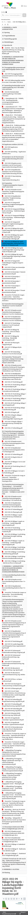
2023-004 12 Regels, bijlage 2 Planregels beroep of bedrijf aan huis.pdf (12, 423)
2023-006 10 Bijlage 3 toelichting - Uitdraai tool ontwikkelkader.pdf (13, 548)
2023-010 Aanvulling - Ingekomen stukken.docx (14, 152)
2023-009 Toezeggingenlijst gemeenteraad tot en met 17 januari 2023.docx (13, 75)
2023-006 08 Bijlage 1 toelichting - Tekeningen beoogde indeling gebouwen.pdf (13, 536)
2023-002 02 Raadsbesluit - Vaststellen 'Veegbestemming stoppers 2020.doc (12, 198)
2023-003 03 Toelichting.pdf (13, 641)
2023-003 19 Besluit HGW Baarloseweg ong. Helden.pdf (11, 714)
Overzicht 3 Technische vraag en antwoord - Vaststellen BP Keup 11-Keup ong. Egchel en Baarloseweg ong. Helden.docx (13, 804)
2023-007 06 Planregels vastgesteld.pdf (10, 343)
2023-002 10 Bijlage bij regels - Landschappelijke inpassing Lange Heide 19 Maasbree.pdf (13, 249)
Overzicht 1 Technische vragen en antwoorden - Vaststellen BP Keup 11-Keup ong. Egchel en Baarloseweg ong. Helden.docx (14, 736)
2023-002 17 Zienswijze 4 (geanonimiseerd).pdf (11, 286)
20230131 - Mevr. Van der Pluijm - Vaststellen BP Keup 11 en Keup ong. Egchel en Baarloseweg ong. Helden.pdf (13, 50)
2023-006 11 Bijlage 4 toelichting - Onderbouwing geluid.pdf (14, 552)
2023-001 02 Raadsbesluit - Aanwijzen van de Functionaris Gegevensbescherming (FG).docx (12, 171)
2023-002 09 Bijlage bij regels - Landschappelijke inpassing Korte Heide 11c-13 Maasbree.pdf (13, 243)
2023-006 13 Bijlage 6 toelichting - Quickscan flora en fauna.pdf (13, 562)
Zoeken (3, 12)
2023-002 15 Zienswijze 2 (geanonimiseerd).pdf (11, 277)
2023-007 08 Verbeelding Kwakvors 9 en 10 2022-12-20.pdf (12, 352)
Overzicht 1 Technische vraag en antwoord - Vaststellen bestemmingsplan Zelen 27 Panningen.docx (13, 478)
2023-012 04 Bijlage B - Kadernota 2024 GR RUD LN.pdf (14, 850)
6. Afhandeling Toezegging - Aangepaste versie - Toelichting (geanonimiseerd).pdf (12, 788)
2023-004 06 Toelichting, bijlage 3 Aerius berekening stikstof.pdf (14, 395)
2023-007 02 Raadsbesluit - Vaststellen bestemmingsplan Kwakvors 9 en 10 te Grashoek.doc (12, 318)
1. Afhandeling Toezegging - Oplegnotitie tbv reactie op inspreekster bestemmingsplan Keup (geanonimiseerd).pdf (14, 753)
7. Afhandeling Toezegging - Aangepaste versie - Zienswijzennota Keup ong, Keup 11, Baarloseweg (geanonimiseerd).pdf (13, 795)
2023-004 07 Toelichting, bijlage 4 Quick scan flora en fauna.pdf (14, 399)
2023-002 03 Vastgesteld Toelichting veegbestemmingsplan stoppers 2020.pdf (13, 204)
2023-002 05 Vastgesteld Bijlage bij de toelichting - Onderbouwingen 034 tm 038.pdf (13, 217)
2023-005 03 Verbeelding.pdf (13, 454)
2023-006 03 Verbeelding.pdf (13, 509)
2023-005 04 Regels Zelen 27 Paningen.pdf (12, 458)
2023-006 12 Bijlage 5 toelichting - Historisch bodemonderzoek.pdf (14, 557)
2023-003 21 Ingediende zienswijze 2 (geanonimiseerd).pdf (13, 723)
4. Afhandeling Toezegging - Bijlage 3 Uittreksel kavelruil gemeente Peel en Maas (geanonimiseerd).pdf (12, 776)
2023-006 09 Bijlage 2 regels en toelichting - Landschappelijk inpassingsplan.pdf (13, 542)
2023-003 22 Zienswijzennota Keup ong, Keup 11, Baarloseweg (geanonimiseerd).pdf (12, 729)
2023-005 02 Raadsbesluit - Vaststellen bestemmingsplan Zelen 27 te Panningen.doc (13, 449)
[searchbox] (11, 15)
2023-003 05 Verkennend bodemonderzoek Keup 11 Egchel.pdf (13, 651)
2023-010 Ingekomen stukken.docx (10, 148)
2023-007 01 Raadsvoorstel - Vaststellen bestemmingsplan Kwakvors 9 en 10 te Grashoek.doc (12, 312)
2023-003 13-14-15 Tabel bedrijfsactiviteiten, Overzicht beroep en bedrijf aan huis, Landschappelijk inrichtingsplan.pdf (13, 694)
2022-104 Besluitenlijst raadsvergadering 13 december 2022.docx (11, 93)
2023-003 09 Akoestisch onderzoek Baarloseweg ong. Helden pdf (13, 674)
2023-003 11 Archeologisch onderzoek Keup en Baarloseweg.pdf (13, 684)
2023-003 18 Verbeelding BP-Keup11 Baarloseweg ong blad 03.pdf (13, 709)
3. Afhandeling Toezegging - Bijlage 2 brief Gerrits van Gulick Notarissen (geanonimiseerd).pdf (12, 768)
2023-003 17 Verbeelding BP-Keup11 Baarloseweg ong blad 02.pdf (13, 705)
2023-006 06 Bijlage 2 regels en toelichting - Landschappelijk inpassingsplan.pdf (13, 523)
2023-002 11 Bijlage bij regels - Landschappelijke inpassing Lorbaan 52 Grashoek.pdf (14, 256)
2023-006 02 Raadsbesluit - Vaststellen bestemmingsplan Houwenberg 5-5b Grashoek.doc (12, 504)
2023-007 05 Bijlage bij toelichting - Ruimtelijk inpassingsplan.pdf (10, 338)
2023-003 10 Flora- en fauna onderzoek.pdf (12, 680)
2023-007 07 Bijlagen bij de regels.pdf (11, 348)
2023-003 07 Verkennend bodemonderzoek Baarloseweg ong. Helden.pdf (13, 663)
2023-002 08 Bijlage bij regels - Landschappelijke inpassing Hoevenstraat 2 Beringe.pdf (13, 236)
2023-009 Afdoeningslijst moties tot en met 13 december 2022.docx (13, 81)
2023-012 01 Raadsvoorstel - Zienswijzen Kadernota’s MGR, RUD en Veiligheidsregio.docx (13, 833)
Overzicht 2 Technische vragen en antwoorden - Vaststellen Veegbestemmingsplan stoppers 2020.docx (13, 297)
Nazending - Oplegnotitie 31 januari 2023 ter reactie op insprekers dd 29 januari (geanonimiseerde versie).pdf (14, 820)
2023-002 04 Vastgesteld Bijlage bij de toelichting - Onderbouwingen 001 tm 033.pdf (13, 211)
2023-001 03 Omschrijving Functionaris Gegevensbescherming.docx (11, 178)
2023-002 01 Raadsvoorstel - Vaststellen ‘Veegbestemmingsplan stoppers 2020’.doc (13, 191)
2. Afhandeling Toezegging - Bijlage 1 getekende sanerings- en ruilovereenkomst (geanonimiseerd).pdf (12, 761)
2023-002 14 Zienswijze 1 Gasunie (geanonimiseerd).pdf (13, 273)
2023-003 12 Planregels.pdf (12, 688)
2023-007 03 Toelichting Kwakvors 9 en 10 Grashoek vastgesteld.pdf (11, 325)
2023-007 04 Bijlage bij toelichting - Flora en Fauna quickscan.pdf (11, 331)
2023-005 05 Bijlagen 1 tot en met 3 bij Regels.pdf (13, 462)
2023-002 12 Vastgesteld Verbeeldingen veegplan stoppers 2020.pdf (12, 262)
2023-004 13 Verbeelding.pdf (13, 428)
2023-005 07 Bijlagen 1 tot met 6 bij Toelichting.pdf (13, 472)
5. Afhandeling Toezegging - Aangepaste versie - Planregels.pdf (13, 782)
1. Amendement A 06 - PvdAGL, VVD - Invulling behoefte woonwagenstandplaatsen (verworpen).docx (13, 101)
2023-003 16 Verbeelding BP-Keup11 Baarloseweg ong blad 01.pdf (13, 700)
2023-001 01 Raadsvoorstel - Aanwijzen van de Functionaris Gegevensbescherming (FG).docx (12, 165)
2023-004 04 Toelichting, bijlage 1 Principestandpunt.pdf (14, 385)
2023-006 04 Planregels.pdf (13, 512)
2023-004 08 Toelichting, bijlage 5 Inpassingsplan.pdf (14, 404)
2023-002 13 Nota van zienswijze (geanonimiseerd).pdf (13, 268)
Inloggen (23, 912)
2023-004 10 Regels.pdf (11, 412)
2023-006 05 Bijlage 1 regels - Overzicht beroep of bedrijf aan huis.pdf (12, 516)
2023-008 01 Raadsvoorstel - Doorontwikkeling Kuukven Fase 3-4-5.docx (14, 581)
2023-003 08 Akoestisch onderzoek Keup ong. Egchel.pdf (12, 669)
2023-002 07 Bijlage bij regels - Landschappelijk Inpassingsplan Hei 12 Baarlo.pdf (13, 230)
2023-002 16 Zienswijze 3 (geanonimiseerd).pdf (11, 282)
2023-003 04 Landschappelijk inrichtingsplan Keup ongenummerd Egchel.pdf (13, 646)
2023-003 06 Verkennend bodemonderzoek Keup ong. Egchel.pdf (11, 657)
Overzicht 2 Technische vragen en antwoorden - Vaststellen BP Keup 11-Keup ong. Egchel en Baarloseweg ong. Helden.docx (13, 744)
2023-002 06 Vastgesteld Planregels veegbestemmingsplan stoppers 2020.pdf (12, 224)
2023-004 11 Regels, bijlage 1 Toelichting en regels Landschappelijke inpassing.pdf (12, 417)
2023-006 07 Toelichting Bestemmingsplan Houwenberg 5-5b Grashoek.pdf (13, 529)
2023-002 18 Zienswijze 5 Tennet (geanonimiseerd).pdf (13, 291)
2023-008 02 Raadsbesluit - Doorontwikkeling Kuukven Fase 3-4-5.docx (14, 588)
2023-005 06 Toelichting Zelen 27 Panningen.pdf (14, 467)
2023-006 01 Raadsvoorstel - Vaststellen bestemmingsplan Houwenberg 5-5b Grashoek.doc (12, 498)
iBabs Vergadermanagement (8, 913)
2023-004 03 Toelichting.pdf (13, 382)
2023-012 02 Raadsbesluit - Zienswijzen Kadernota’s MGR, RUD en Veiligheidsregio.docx (13, 839)
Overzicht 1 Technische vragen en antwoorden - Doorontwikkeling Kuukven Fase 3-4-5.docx (14, 594)
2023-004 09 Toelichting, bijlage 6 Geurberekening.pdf (13, 408)
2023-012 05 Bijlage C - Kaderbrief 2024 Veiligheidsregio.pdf (14, 854)
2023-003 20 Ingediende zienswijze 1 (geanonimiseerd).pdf (13, 719)
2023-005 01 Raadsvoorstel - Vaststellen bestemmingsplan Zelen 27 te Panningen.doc (13, 443)
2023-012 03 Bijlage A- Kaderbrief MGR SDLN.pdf (13, 845)
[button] (24, 15)
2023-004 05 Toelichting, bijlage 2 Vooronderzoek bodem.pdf (14, 390)
